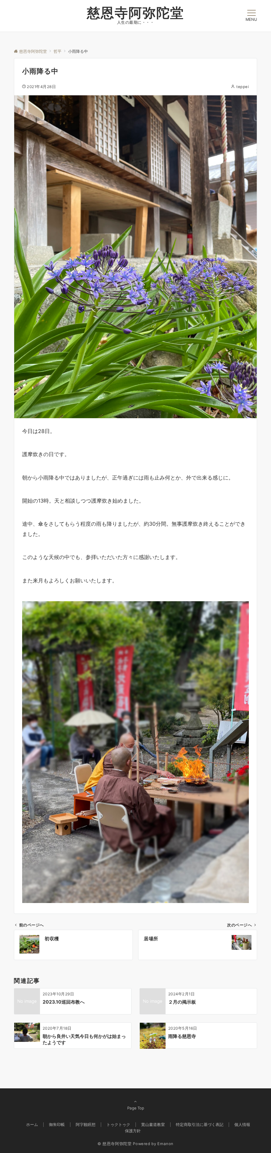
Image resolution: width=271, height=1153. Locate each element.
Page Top (135, 1108)
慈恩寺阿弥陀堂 (135, 13)
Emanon (165, 1143)
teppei (242, 86)
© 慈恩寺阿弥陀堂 (114, 1143)
